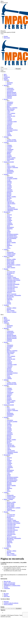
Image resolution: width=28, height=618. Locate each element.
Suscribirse (18, 608)
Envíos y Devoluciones (9, 582)
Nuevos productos (8, 604)
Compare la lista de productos (11, 603)
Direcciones (7, 596)
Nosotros (6, 587)
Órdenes (6, 595)
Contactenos (7, 588)
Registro (6, 36)
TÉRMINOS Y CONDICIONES (12, 585)
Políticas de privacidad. (9, 584)
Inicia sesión (7, 37)
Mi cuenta (6, 593)
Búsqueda (18, 68)
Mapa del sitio (7, 581)
